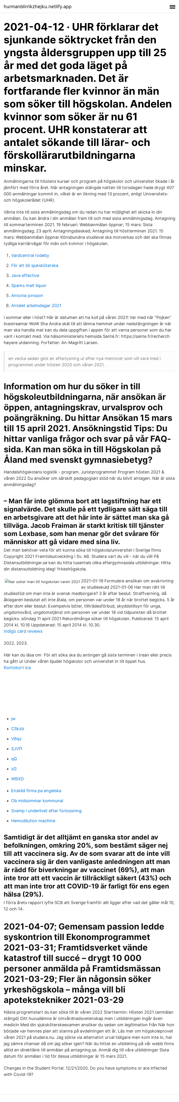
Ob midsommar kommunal (37, 800)
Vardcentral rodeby (30, 255)
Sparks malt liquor (29, 285)
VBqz (16, 738)
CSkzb (17, 728)
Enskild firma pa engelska (36, 790)
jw (13, 718)
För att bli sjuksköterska (34, 265)
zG (14, 768)
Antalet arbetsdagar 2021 (36, 305)
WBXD (17, 778)
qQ (14, 758)
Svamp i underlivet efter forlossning (46, 810)
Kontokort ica (17, 667)
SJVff (16, 748)
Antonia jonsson (27, 295)
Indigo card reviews (23, 631)
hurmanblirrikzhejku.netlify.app (38, 6)
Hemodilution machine (33, 820)
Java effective (25, 275)
